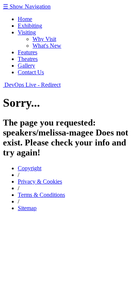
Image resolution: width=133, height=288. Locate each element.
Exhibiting (30, 26)
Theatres (28, 59)
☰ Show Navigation (27, 6)
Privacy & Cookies (40, 181)
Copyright (29, 168)
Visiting (27, 32)
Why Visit (44, 39)
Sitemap (27, 208)
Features (27, 52)
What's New (47, 45)
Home (25, 19)
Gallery (26, 65)
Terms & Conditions (41, 195)
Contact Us (31, 72)
